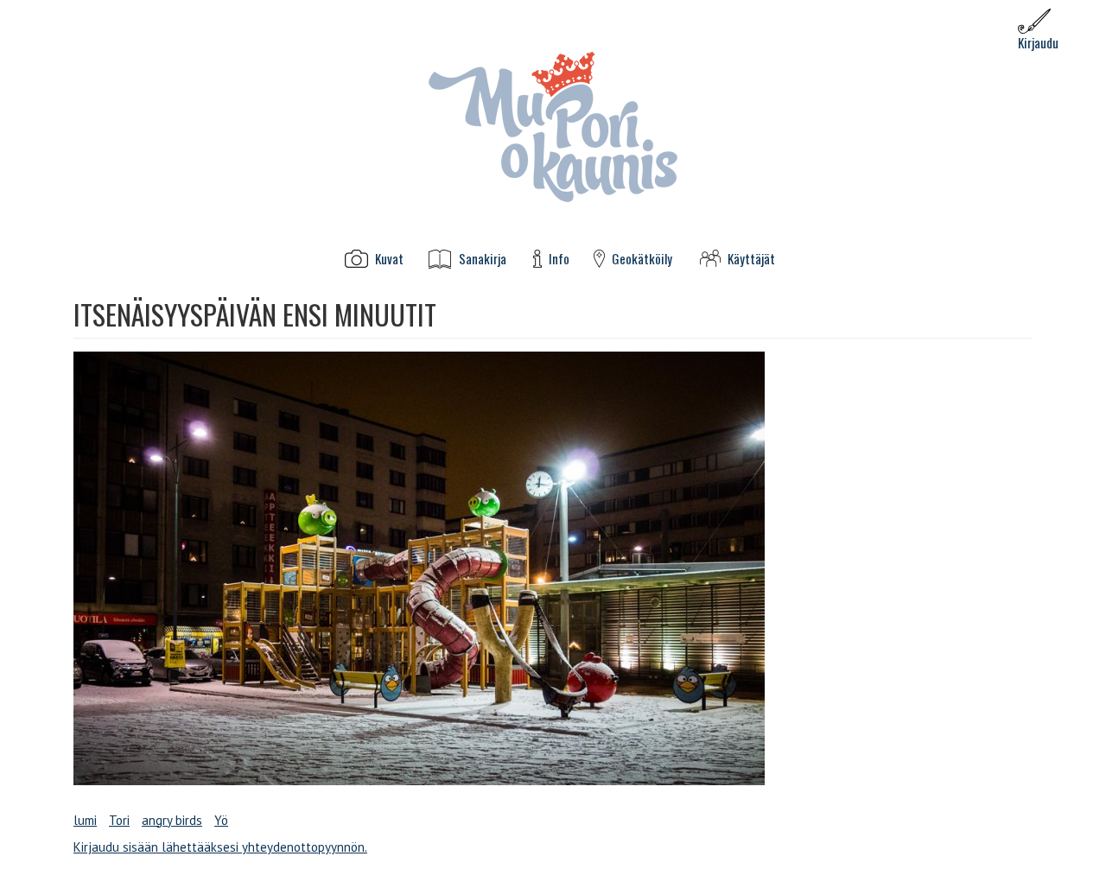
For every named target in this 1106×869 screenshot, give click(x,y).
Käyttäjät (751, 259)
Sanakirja (482, 259)
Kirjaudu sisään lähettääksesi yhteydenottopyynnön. (220, 847)
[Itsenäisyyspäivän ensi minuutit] (553, 568)
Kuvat (389, 259)
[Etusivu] (553, 125)
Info (559, 259)
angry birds (172, 820)
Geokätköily (642, 259)
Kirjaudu (1038, 42)
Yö (221, 820)
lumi (85, 820)
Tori (119, 820)
